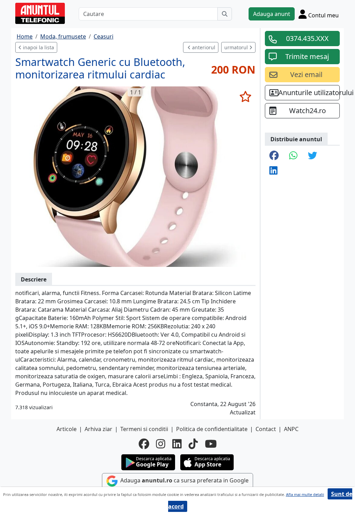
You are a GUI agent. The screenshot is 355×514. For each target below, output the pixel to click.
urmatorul (236, 47)
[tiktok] (193, 444)
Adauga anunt (271, 14)
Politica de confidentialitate (212, 429)
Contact (266, 429)
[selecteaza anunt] (245, 96)
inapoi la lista (37, 47)
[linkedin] (177, 444)
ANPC (291, 429)
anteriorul (203, 47)
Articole (67, 429)
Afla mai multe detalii (305, 494)
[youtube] (211, 444)
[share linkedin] (273, 170)
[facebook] (144, 444)
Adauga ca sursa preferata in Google (184, 480)
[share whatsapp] (293, 156)
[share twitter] (312, 156)
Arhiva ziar (98, 429)
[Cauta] (224, 13)
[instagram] (160, 444)
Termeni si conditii (144, 429)
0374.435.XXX (307, 38)
